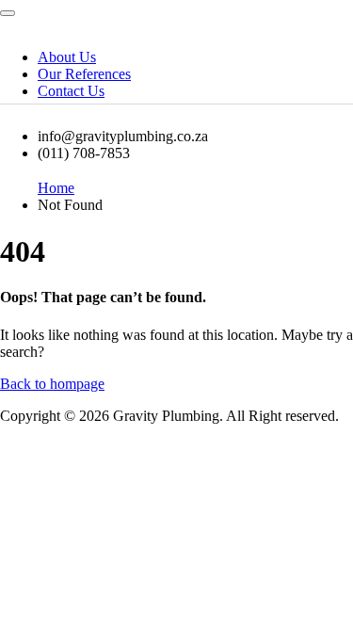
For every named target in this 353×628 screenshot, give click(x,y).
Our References (84, 74)
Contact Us (71, 91)
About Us (67, 57)
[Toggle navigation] (7, 13)
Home (56, 188)
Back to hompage (52, 384)
